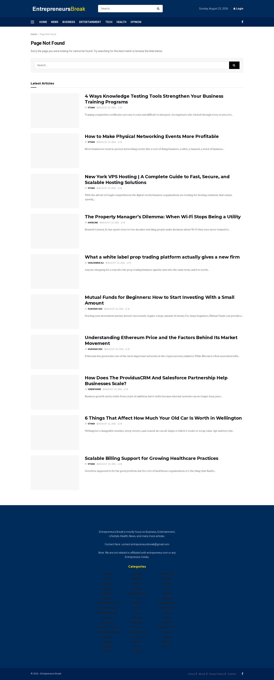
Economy (107, 617)
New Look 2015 (137, 632)
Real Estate (167, 573)
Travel (167, 622)
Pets (137, 646)
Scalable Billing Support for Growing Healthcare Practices (151, 458)
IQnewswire (94, 389)
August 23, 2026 (107, 107)
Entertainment (90, 22)
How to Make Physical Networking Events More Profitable (152, 136)
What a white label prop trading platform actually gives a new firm (162, 257)
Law (137, 612)
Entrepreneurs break (107, 632)
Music (137, 627)
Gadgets (137, 578)
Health (121, 22)
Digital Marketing (107, 612)
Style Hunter (166, 607)
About (202, 674)
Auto (107, 578)
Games (137, 583)
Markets (137, 622)
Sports (167, 593)
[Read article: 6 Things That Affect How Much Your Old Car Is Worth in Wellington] (55, 432)
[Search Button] (159, 8)
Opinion (135, 22)
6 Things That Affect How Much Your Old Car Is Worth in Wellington (163, 418)
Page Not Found (48, 34)
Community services (107, 603)
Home (43, 22)
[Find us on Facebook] (242, 22)
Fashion (107, 636)
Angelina (93, 222)
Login (239, 8)
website (167, 641)
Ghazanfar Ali (96, 263)
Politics (137, 651)
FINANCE (107, 646)
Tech (108, 22)
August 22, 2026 (110, 222)
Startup (166, 598)
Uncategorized (167, 627)
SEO (166, 588)
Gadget (137, 573)
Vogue (167, 636)
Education (107, 622)
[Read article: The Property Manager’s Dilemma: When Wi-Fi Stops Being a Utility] (55, 231)
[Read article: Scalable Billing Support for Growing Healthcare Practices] (55, 472)
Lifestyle (137, 617)
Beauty (107, 583)
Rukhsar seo (95, 309)
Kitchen (137, 607)
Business (68, 22)
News (54, 22)
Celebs (107, 598)
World (167, 646)
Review (167, 583)
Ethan (91, 107)
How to (137, 603)
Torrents (166, 617)
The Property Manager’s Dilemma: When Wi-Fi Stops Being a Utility (162, 216)
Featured (107, 641)
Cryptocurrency (107, 607)
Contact (231, 674)
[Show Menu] (32, 22)
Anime (107, 573)
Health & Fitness (137, 593)
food (107, 651)
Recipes (167, 578)
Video (167, 632)
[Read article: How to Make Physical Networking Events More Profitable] (55, 150)
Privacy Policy (216, 674)
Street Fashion (167, 603)
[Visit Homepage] (61, 8)
